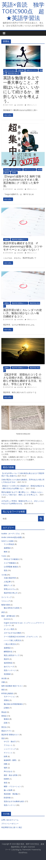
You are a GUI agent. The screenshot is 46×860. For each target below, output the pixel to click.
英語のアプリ (6, 731)
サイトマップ (6, 597)
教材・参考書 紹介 (8, 616)
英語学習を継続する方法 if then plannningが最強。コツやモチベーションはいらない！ (22, 246)
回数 (5, 764)
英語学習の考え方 (13, 73)
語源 (5, 723)
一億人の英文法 (10, 644)
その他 (4, 575)
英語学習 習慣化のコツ (19, 239)
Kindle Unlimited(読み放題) (11, 537)
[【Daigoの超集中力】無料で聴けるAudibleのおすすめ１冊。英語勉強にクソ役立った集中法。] (23, 125)
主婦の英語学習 (10, 578)
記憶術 (6, 708)
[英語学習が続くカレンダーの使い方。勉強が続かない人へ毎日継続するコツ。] (23, 272)
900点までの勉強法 (11, 559)
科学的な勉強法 (7, 693)
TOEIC (3, 556)
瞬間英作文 (8, 651)
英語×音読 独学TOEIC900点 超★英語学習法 (23, 11)
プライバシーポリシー (10, 823)
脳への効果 (8, 790)
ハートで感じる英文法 (12, 640)
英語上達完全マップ (11, 655)
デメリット (8, 753)
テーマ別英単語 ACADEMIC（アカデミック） (21, 636)
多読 (3, 612)
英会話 (4, 712)
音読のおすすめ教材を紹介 (14, 801)
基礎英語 (7, 548)
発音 (3, 689)
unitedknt (20, 105)
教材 (5, 552)
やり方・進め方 (10, 741)
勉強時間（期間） (11, 760)
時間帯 (6, 779)
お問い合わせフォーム (10, 820)
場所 (5, 767)
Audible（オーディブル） (13, 170)
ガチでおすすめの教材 (12, 633)
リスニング (5, 601)
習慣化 (14, 173)
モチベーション (9, 70)
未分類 (4, 678)
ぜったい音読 (9, 629)
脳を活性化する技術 (11, 608)
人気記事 (21, 70)
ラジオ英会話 (9, 544)
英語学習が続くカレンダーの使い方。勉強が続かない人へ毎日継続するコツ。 (22, 313)
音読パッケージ (10, 670)
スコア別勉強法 (10, 563)
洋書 (3, 682)
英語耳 (6, 659)
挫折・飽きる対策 (11, 775)
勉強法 (6, 719)
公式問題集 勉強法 (11, 566)
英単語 (4, 716)
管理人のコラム (31, 70)
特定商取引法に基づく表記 (11, 827)
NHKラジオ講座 (7, 541)
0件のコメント (32, 105)
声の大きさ (8, 771)
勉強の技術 (5, 605)
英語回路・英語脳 (11, 794)
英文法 (4, 727)
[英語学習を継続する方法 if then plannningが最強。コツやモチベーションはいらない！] (23, 209)
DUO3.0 (7, 619)
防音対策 (7, 797)
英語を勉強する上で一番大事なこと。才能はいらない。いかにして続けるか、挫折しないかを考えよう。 (21, 89)
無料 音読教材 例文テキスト (12, 686)
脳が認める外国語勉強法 (13, 704)
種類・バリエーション (12, 786)
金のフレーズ (9, 666)
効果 (5, 756)
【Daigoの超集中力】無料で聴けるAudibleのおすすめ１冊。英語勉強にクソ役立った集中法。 (22, 181)
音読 (5, 570)
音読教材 (7, 674)
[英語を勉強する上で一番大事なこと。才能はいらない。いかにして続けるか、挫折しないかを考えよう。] (23, 47)
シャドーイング (10, 749)
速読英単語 (8, 663)
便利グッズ (8, 585)
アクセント (8, 745)
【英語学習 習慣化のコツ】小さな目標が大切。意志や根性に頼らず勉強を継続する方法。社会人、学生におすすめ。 (22, 379)
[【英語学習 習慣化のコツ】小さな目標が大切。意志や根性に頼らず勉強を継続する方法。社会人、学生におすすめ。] (23, 339)
